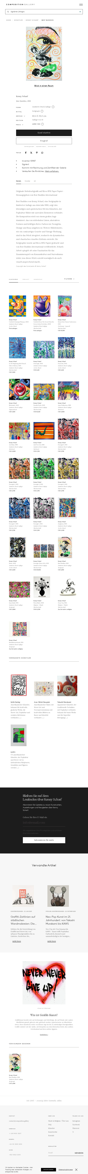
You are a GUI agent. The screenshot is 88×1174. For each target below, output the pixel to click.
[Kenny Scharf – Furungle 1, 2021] (44, 508)
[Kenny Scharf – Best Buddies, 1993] (68, 547)
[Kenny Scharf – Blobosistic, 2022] (19, 389)
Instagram (76, 1121)
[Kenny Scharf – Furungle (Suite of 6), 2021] (44, 547)
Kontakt (51, 1135)
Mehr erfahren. (52, 171)
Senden (79, 1153)
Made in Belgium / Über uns (58, 1121)
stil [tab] (35, 181)
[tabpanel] (40, 228)
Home (8, 20)
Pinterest (76, 1128)
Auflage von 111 (37, 120)
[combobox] (44, 11)
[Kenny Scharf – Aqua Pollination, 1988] (68, 389)
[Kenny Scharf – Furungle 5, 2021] (19, 468)
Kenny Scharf (32, 20)
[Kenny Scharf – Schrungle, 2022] (44, 347)
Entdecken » (44, 1035)
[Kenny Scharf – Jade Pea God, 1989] (44, 429)
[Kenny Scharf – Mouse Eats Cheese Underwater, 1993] (68, 306)
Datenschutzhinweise (66, 1170)
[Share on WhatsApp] (42, 153)
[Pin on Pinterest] (37, 153)
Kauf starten (44, 132)
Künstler (18, 20)
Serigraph (36, 111)
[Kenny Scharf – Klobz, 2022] (19, 547)
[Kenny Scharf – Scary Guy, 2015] (68, 587)
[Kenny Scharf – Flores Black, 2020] (44, 587)
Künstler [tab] (27, 181)
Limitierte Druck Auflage (41, 107)
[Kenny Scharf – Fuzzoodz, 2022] (68, 347)
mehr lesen (16, 941)
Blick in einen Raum (44, 86)
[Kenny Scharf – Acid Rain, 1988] (19, 429)
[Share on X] (31, 153)
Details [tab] (18, 181)
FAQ (49, 1125)
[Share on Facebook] (25, 153)
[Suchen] (80, 12)
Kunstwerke (52, 1132)
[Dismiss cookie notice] (76, 1170)
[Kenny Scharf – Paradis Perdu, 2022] (44, 389)
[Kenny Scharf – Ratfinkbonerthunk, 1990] (19, 626)
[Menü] (81, 4)
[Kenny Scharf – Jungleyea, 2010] (68, 508)
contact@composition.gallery (19, 1121)
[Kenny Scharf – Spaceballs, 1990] (19, 587)
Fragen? (44, 140)
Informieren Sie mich (44, 840)
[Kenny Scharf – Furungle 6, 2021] (68, 429)
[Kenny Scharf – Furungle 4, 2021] (44, 468)
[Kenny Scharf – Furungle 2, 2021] (19, 508)
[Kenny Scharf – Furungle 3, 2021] (68, 468)
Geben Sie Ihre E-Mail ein (35, 817)
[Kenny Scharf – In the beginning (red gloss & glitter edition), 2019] (19, 347)
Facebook (76, 1125)
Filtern (68, 279)
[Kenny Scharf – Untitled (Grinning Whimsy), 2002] (19, 306)
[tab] (13, 281)
